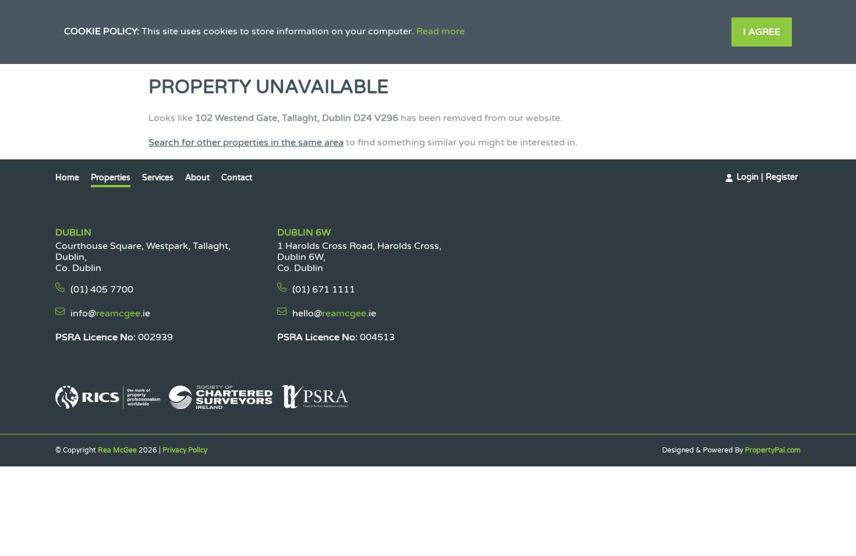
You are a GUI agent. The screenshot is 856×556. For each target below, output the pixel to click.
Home (67, 178)
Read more (440, 31)
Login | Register (767, 177)
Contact (236, 178)
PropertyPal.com (773, 450)
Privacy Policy (184, 450)
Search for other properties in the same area (246, 142)
